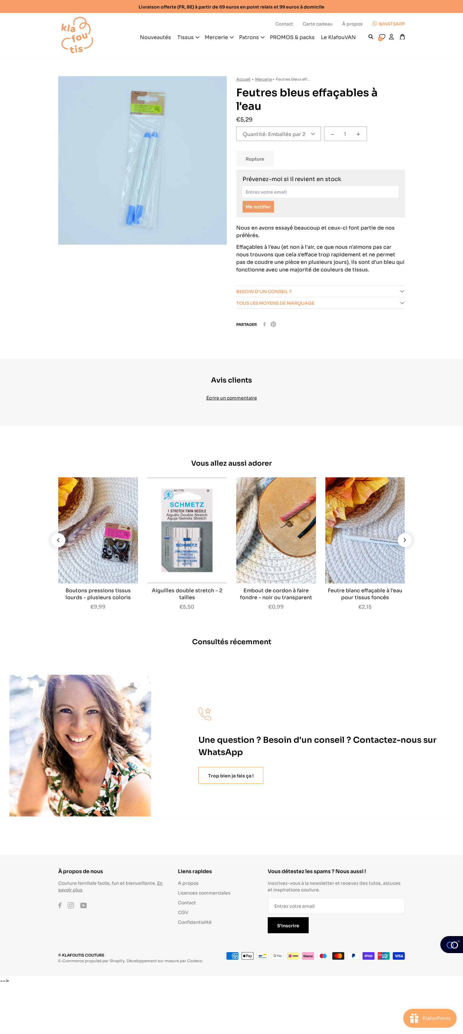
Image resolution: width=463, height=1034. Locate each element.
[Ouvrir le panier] (402, 37)
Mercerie (263, 79)
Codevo (194, 960)
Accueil (243, 79)
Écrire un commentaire (231, 397)
